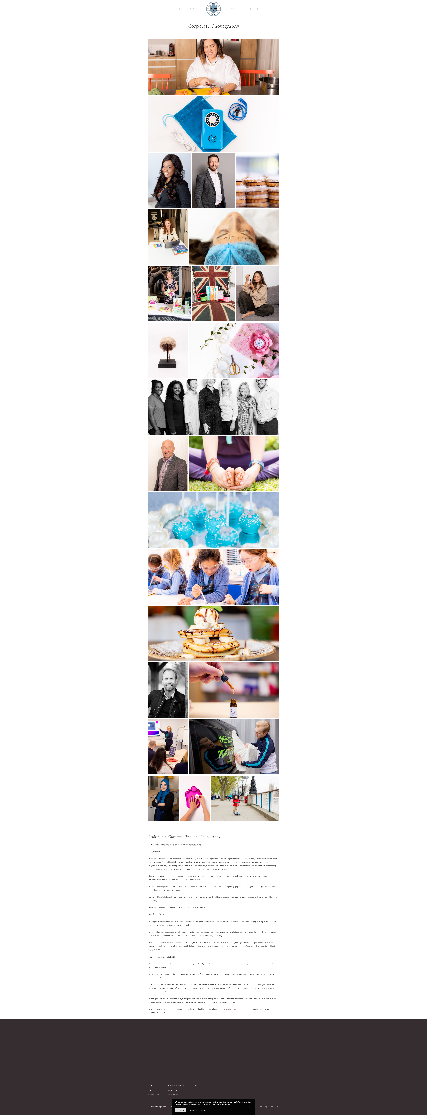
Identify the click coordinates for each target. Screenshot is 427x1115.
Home (168, 9)
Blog (196, 1085)
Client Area (174, 1095)
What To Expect (235, 9)
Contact (255, 9)
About (179, 9)
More (268, 9)
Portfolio (194, 9)
